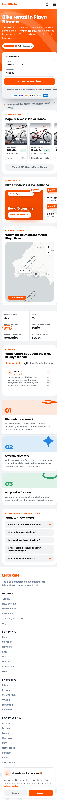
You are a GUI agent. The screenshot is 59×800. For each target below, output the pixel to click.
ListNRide (10, 575)
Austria (6, 723)
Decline (15, 793)
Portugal (6, 752)
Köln (4, 651)
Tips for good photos (13, 618)
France (5, 733)
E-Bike (5, 685)
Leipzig (5, 656)
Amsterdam (8, 666)
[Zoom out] (48, 252)
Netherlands (8, 748)
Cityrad (6, 700)
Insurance (7, 613)
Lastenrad (7, 705)
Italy (4, 743)
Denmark (7, 728)
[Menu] (54, 4)
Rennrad (6, 690)
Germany (7, 738)
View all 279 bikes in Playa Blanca (29, 167)
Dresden (6, 661)
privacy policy (11, 786)
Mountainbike (9, 695)
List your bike (9, 608)
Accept (40, 793)
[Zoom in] (48, 247)
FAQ (4, 623)
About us (7, 599)
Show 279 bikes (31, 81)
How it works (9, 603)
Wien (4, 671)
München (7, 642)
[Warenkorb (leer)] (47, 4)
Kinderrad (7, 709)
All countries (8, 762)
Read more (7, 38)
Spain (5, 757)
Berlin (5, 637)
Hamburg (7, 647)
